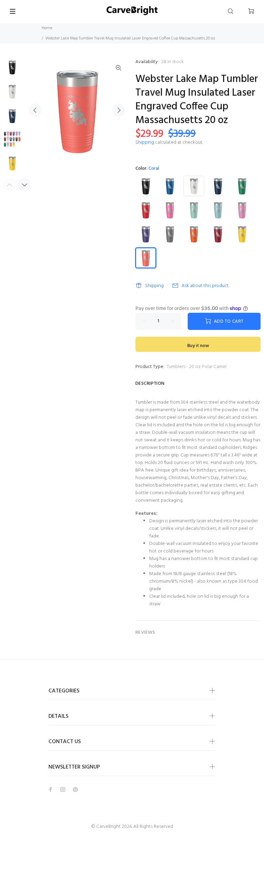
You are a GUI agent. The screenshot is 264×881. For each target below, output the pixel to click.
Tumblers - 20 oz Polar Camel (197, 367)
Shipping (144, 142)
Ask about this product (205, 286)
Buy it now (198, 346)
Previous (35, 110)
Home (47, 28)
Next (118, 110)
